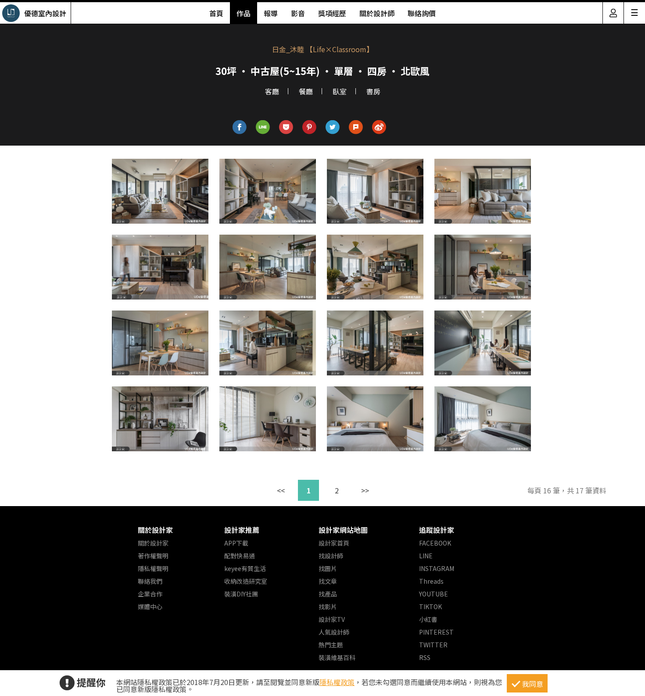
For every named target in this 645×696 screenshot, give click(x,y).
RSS (424, 657)
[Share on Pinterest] (309, 127)
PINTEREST (436, 632)
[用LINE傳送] (263, 127)
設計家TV (332, 619)
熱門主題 (331, 644)
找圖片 (328, 568)
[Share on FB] (240, 127)
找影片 (328, 606)
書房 (373, 91)
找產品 (328, 593)
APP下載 (236, 543)
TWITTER (433, 644)
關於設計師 (376, 13)
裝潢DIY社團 (241, 593)
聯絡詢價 (422, 13)
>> (365, 490)
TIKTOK (430, 606)
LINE (426, 555)
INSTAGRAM (436, 568)
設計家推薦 (241, 530)
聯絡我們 (150, 581)
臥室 (340, 91)
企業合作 (150, 593)
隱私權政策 (337, 682)
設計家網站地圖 (343, 530)
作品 (243, 13)
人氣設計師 (334, 632)
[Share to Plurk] (356, 127)
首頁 (216, 13)
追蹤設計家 (436, 530)
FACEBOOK (435, 543)
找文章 (328, 581)
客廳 (272, 91)
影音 (298, 13)
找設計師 (331, 555)
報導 (271, 13)
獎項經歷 (332, 13)
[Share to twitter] (333, 127)
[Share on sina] (379, 127)
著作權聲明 (153, 555)
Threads (431, 581)
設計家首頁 (334, 543)
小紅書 (428, 619)
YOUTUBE (433, 593)
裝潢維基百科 (337, 657)
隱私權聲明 (153, 568)
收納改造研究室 (245, 581)
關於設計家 (155, 530)
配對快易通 (239, 555)
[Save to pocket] (286, 127)
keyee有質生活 (245, 568)
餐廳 (306, 91)
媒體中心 (150, 606)
